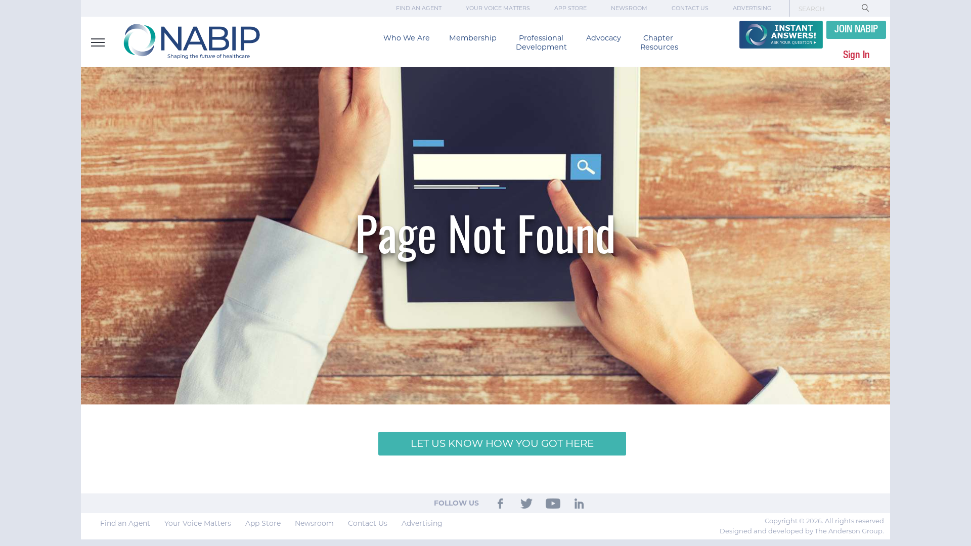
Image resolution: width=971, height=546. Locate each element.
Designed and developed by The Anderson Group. (802, 531)
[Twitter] (526, 503)
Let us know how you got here (502, 443)
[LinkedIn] (579, 503)
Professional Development (541, 42)
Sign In (856, 55)
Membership (473, 37)
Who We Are (406, 37)
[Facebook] (500, 503)
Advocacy (603, 37)
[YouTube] (553, 503)
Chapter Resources (659, 42)
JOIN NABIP (856, 29)
